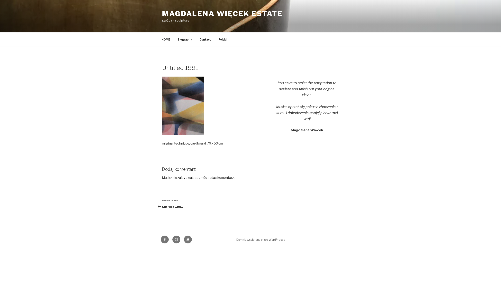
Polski (222, 39)
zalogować (186, 178)
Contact (205, 39)
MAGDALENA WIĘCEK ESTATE (222, 13)
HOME (166, 39)
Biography (185, 39)
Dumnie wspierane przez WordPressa (260, 239)
